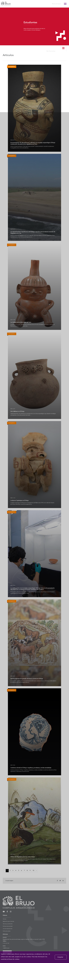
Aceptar (60, 957)
